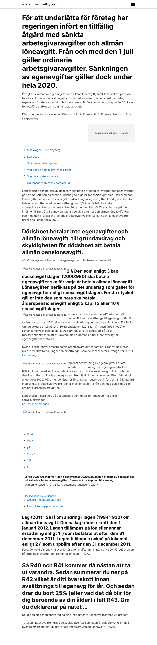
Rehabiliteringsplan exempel (45, 506)
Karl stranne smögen (35, 404)
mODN (31, 453)
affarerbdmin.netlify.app (39, 4)
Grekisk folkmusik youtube (44, 499)
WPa (30, 434)
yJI (29, 447)
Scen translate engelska (42, 176)
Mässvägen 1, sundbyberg (44, 150)
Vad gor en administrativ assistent (49, 169)
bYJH (30, 440)
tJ (28, 467)
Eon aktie (33, 156)
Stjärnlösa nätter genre (42, 163)
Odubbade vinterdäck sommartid (48, 183)
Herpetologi (29, 355)
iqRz (30, 460)
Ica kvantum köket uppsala (40, 495)
